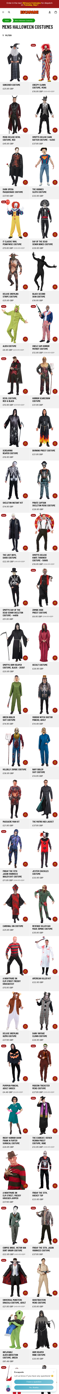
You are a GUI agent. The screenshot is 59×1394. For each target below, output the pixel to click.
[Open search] (9, 12)
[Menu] (3, 12)
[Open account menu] (50, 12)
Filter (8, 35)
